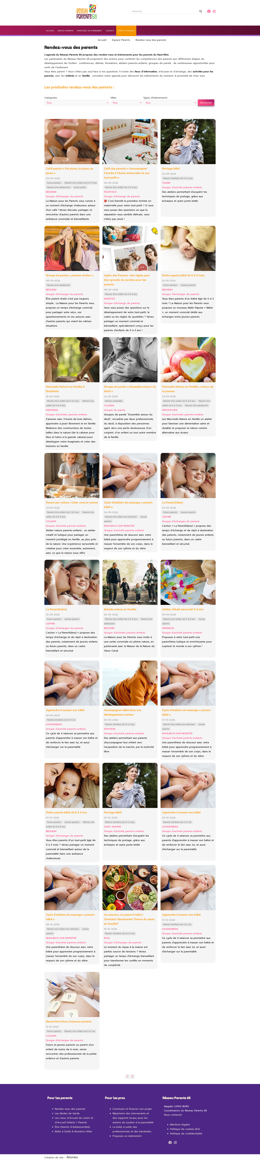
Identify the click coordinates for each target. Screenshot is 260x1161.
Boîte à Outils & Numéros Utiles (73, 1131)
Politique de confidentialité (186, 1133)
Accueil (102, 40)
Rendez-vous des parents (70, 1109)
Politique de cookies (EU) (185, 1129)
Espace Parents (121, 40)
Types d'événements (155, 98)
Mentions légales (180, 1124)
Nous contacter (173, 1115)
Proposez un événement (127, 1136)
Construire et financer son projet (132, 1109)
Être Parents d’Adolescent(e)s (72, 1127)
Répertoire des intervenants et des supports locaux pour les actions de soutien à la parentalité (133, 1118)
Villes (113, 98)
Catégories (50, 98)
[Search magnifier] (201, 11)
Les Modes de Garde (67, 1113)
